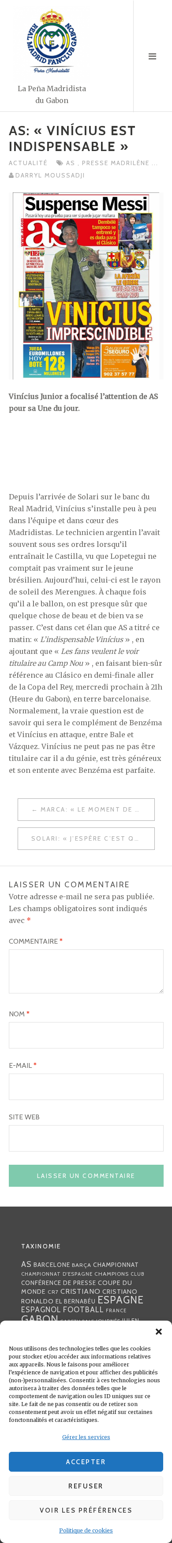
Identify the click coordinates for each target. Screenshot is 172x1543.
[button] (158, 1331)
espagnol (41, 1309)
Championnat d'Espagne (57, 1274)
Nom (19, 1014)
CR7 (53, 1291)
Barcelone (52, 1264)
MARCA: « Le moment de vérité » (97, 809)
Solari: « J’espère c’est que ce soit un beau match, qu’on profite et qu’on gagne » (92, 838)
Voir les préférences (86, 1510)
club (138, 1274)
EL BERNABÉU (76, 1301)
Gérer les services (86, 1437)
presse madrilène (117, 163)
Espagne (120, 1300)
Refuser (86, 1486)
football (83, 1309)
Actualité (28, 163)
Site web (24, 1117)
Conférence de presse (58, 1282)
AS (72, 163)
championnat (116, 1265)
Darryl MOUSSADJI (50, 175)
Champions (111, 1273)
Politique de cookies (86, 1530)
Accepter (86, 1462)
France (116, 1310)
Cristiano (80, 1291)
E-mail (23, 1065)
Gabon (40, 1319)
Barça (81, 1265)
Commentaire (36, 941)
